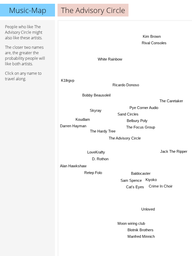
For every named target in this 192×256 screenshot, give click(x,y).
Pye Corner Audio (144, 108)
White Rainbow (110, 59)
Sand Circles (128, 114)
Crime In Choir (160, 186)
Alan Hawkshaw (73, 166)
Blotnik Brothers (140, 230)
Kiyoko (151, 180)
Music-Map (27, 10)
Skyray (96, 110)
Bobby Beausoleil (96, 95)
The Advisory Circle (125, 138)
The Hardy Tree (103, 131)
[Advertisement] (27, 112)
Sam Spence (131, 180)
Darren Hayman (73, 126)
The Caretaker (171, 101)
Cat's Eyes (135, 186)
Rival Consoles (154, 43)
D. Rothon (100, 159)
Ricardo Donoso (125, 85)
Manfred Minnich (141, 236)
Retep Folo (93, 172)
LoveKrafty (96, 152)
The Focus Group (140, 127)
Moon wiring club (131, 223)
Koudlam (83, 119)
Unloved (148, 209)
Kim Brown (152, 36)
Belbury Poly (137, 120)
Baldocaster (140, 173)
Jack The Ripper (173, 152)
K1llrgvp (67, 80)
